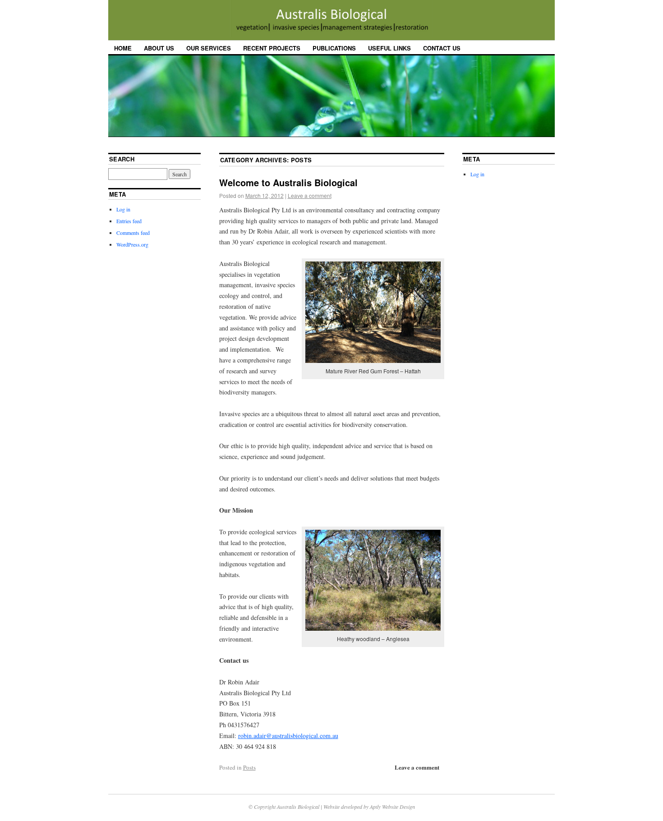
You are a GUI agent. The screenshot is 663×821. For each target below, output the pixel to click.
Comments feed (133, 232)
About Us (159, 48)
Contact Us (441, 48)
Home (123, 48)
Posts (249, 767)
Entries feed (129, 221)
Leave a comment (310, 195)
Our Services (208, 48)
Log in (123, 209)
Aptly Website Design (392, 806)
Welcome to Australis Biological (288, 182)
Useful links (389, 48)
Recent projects (271, 48)
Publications (334, 48)
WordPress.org (132, 244)
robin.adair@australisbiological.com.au (288, 735)
